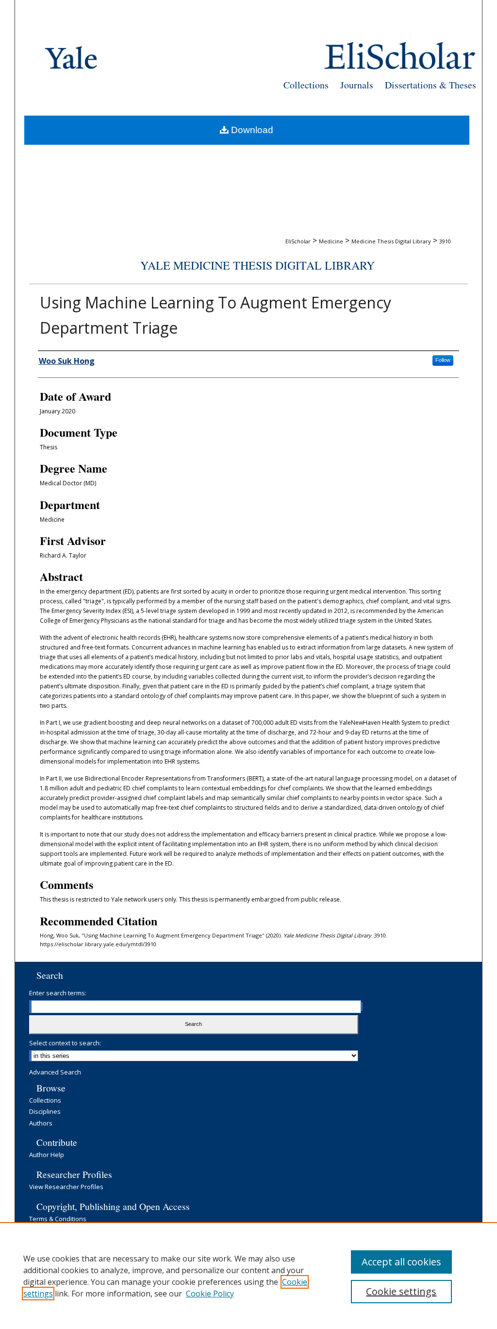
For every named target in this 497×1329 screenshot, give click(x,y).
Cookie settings (401, 1291)
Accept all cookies (401, 1261)
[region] (248, 1275)
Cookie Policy (210, 1293)
